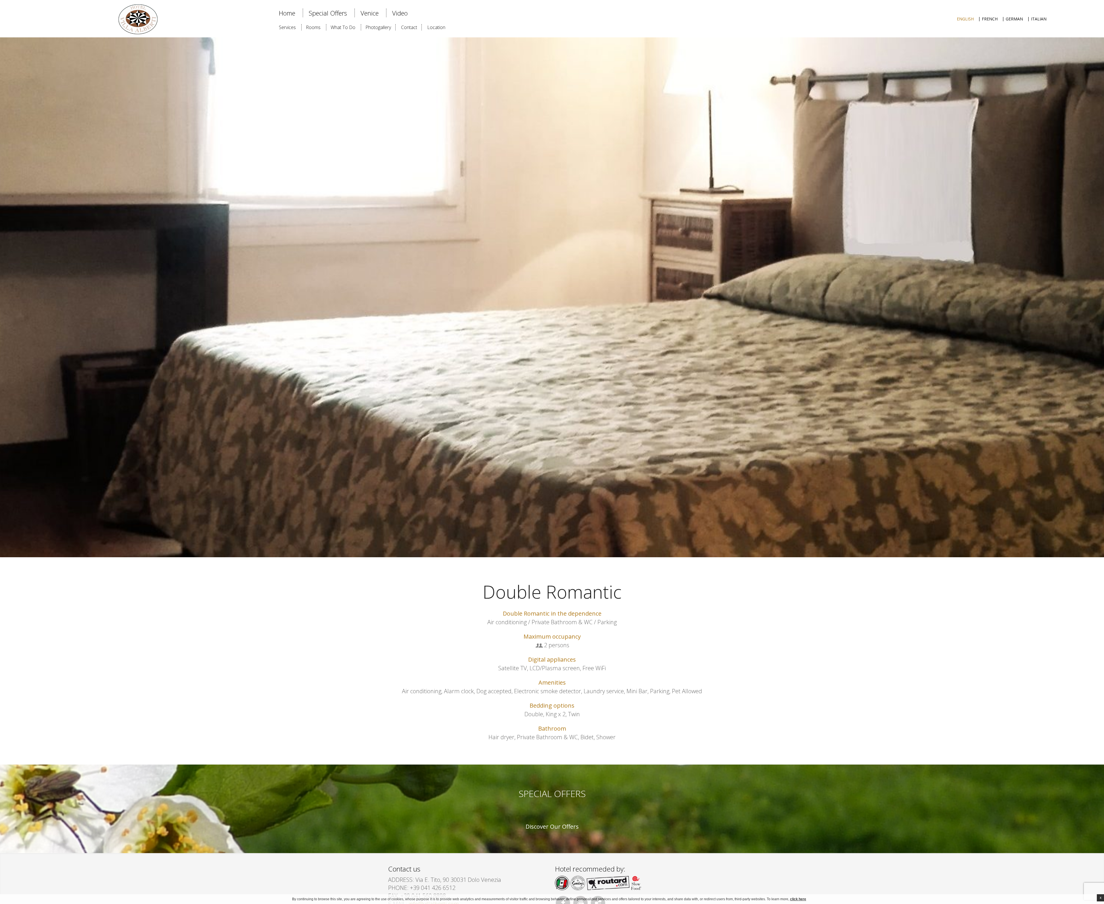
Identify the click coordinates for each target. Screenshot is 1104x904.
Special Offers (328, 13)
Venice (370, 13)
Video (400, 13)
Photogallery (378, 27)
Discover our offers (552, 826)
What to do (343, 27)
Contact (409, 27)
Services (287, 27)
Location (436, 27)
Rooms (313, 27)
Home (287, 13)
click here (798, 899)
